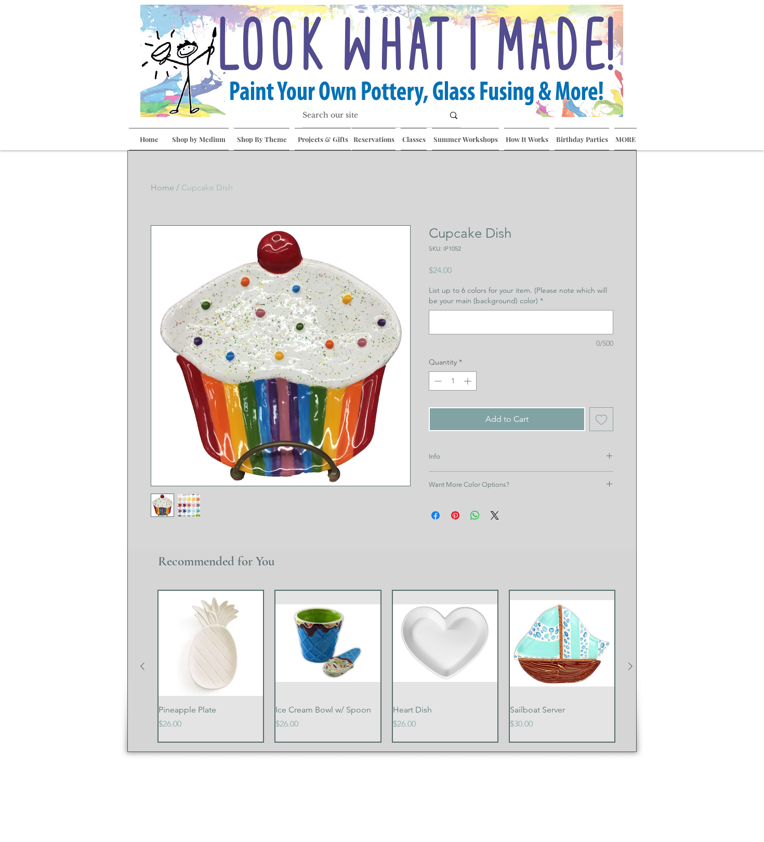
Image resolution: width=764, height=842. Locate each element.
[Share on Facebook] (435, 515)
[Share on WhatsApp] (475, 515)
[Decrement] (436, 381)
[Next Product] (630, 666)
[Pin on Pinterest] (455, 515)
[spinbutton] (452, 381)
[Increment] (468, 381)
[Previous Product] (142, 666)
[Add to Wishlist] (601, 419)
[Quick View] (211, 643)
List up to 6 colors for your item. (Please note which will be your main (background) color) (518, 295)
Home (162, 187)
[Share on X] (495, 515)
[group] (386, 666)
